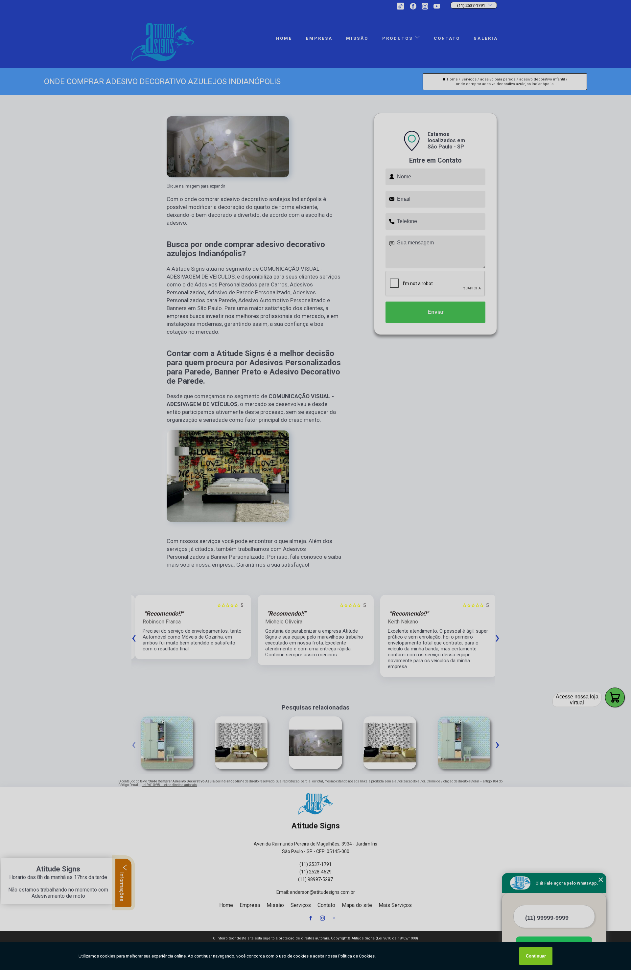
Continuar (536, 956)
